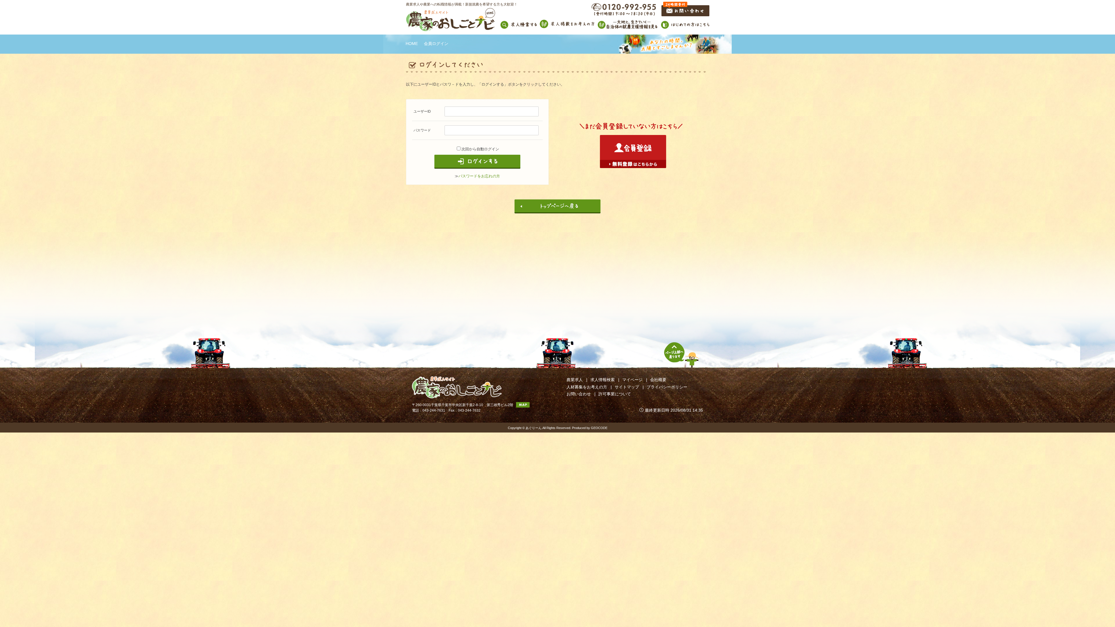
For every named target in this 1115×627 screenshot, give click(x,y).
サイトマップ (627, 387)
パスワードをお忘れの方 (479, 176)
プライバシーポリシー (667, 387)
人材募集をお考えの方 (587, 387)
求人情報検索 (602, 379)
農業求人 (575, 379)
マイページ (632, 379)
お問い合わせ (579, 394)
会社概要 (658, 379)
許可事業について (614, 394)
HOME (412, 43)
